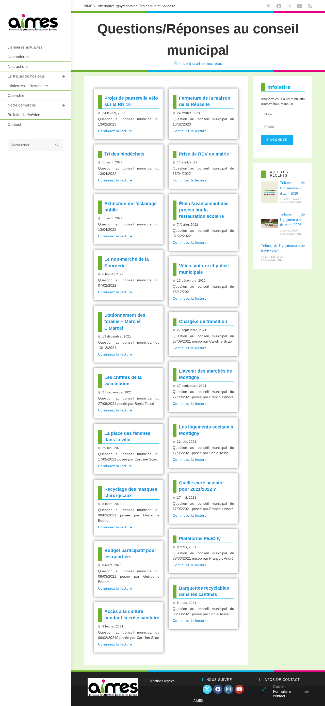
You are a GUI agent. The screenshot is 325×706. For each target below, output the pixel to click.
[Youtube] (239, 689)
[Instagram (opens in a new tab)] (290, 6)
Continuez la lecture (115, 131)
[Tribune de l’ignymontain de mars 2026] (269, 223)
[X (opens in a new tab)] (269, 6)
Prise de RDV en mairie (204, 154)
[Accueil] (176, 63)
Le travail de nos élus (202, 63)
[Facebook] (217, 689)
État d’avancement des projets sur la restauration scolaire (204, 210)
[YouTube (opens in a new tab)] (300, 6)
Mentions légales (162, 681)
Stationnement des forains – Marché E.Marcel (124, 321)
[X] (207, 689)
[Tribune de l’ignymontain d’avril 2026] (269, 192)
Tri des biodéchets (124, 154)
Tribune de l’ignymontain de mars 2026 (292, 219)
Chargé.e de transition (203, 321)
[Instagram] (228, 689)
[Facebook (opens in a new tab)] (280, 6)
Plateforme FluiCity (200, 538)
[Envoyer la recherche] (57, 145)
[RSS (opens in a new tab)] (309, 6)
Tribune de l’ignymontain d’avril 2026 (292, 188)
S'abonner (277, 140)
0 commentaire (291, 202)
